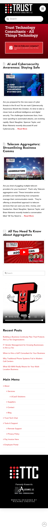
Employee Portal (11, 445)
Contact (11, 407)
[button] (42, 8)
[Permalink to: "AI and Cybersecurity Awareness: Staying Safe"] (24, 85)
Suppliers (12, 402)
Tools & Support (11, 423)
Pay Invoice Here (11, 439)
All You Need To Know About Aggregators (22, 233)
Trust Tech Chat (11, 418)
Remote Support (15, 428)
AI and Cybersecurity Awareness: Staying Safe (21, 66)
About (6, 386)
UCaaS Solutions (18, 397)
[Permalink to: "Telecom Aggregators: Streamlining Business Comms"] (24, 168)
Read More (22, 129)
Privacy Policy (13, 434)
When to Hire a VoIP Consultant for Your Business (24, 353)
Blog (9, 413)
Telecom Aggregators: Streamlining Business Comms (21, 147)
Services (11, 391)
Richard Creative (24, 502)
